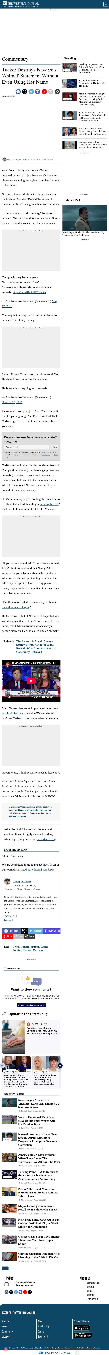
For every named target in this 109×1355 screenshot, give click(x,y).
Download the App (82, 1321)
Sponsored (43, 1336)
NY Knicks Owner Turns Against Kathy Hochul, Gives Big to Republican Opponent (92, 131)
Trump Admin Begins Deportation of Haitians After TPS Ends (92, 83)
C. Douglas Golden (22, 881)
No (16, 442)
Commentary (15, 59)
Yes (9, 442)
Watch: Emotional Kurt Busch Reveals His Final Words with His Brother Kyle (37, 1120)
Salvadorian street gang (16, 607)
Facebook (8, 920)
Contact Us (90, 1287)
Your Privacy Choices (57, 1352)
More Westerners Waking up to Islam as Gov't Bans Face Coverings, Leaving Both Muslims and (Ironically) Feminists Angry (92, 99)
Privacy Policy (46, 454)
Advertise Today (46, 839)
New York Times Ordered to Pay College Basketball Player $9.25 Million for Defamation (38, 1223)
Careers (89, 1291)
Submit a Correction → (13, 856)
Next (5, 1268)
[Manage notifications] (6, 1349)
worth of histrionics (13, 713)
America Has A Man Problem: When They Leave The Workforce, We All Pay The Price (39, 1158)
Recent (27, 889)
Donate (41, 1331)
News (4, 1326)
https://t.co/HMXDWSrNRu (29, 292)
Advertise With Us (92, 1299)
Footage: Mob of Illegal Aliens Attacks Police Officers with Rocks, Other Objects (93, 145)
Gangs (45, 946)
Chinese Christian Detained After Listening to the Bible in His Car (39, 1255)
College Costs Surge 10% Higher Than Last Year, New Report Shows (39, 1240)
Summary (10, 889)
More (19, 889)
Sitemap (60, 1348)
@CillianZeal (10, 916)
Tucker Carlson (33, 950)
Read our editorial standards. (38, 869)
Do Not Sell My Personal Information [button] (88, 1348)
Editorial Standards (93, 1283)
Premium (6, 1321)
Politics (17, 950)
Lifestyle (5, 1336)
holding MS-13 (49, 504)
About (40, 1321)
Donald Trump (29, 946)
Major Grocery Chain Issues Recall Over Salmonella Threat (37, 1207)
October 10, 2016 (12, 402)
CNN (15, 946)
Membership (43, 1326)
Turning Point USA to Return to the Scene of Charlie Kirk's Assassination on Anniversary (38, 1175)
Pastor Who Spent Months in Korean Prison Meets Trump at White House (38, 1192)
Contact (37, 889)
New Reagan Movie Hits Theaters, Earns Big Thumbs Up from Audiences (83, 233)
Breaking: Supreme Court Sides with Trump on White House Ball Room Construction (91, 68)
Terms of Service (70, 1348)
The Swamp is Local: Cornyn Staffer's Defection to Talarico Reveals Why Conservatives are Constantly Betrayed (36, 646)
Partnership (91, 1295)
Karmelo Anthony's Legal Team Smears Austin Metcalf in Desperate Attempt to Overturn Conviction (92, 116)
